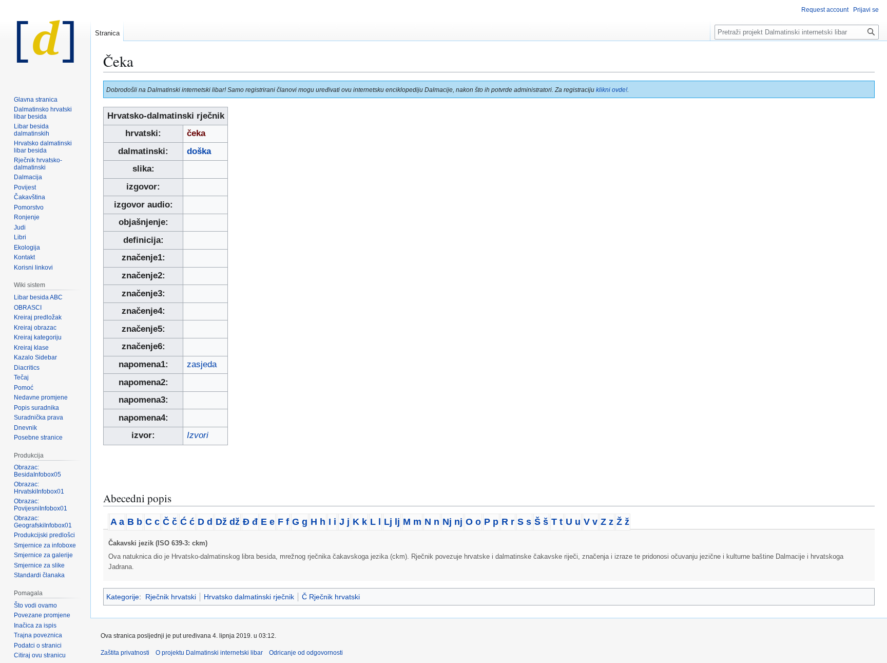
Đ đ (250, 522)
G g (299, 522)
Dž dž (228, 522)
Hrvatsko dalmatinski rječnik (249, 597)
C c (152, 522)
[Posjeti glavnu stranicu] (45, 41)
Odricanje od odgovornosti (306, 652)
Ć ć (187, 522)
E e (268, 522)
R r (508, 522)
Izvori (197, 435)
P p (491, 522)
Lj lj (392, 522)
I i (332, 522)
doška (199, 151)
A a (117, 522)
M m (412, 522)
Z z (607, 522)
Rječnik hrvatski (170, 597)
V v (590, 522)
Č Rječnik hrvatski (331, 597)
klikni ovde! (611, 89)
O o (473, 522)
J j (344, 522)
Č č (170, 522)
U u (573, 522)
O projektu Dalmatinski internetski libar (209, 652)
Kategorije (122, 597)
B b (134, 522)
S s (524, 522)
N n (432, 522)
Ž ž (622, 522)
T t (557, 522)
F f (283, 522)
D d (205, 522)
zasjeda (202, 364)
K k (360, 522)
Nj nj (452, 522)
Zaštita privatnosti (125, 652)
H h (318, 522)
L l (375, 522)
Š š (541, 522)
